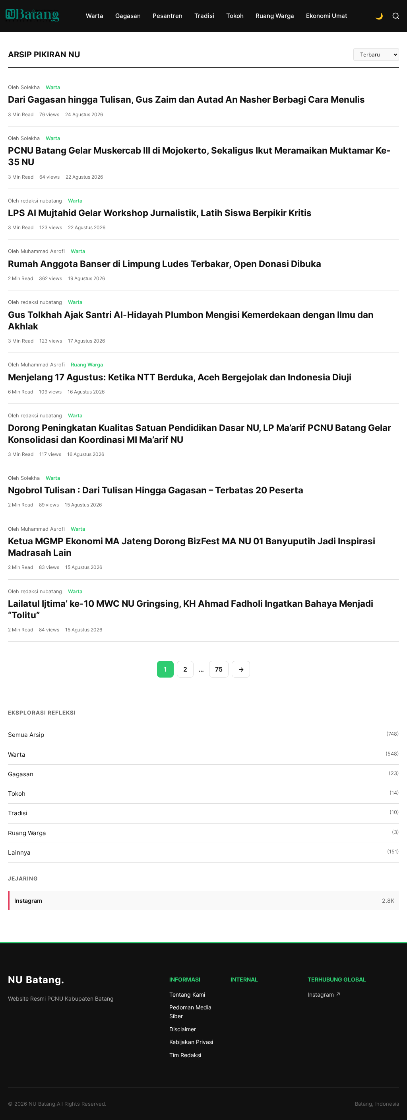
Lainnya (203, 852)
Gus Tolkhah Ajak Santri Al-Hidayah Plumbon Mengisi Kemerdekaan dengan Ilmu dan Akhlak (191, 320)
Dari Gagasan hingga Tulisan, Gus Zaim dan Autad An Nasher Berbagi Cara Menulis (186, 99)
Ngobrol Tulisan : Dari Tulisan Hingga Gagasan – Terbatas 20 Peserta (155, 490)
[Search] (396, 16)
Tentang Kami (187, 994)
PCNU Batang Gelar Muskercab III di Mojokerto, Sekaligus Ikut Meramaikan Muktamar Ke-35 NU (199, 156)
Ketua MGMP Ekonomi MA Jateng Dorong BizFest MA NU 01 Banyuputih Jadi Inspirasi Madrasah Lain (191, 547)
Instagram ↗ (324, 994)
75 (219, 669)
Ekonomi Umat (326, 15)
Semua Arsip (203, 734)
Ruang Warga (275, 15)
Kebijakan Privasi (191, 1041)
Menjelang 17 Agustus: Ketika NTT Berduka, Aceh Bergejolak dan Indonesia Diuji (179, 377)
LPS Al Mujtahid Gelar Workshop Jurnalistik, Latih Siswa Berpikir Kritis (160, 212)
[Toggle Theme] (379, 16)
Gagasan (128, 15)
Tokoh (235, 15)
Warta (94, 15)
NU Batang (36, 980)
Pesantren (167, 15)
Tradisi (204, 15)
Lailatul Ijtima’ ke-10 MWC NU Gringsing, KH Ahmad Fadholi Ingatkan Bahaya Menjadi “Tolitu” (190, 609)
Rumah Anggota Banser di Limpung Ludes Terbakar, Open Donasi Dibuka (164, 263)
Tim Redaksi (185, 1055)
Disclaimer (182, 1029)
